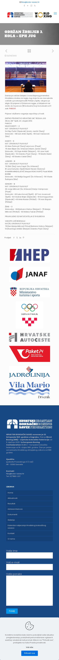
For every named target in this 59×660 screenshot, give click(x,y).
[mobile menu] (55, 13)
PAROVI (12, 108)
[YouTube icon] (28, 5)
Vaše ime (11, 551)
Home (10, 492)
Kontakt (11, 533)
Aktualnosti (12, 498)
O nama (11, 539)
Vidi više (29, 647)
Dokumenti (12, 514)
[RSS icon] (35, 5)
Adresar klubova (15, 509)
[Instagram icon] (31, 5)
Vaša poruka (14, 574)
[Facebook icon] (24, 5)
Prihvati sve (29, 653)
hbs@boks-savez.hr (31, 2)
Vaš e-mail (12, 562)
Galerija (11, 520)
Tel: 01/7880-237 (13, 476)
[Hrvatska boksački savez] (29, 14)
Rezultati (11, 503)
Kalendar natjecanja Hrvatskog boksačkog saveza (27, 526)
